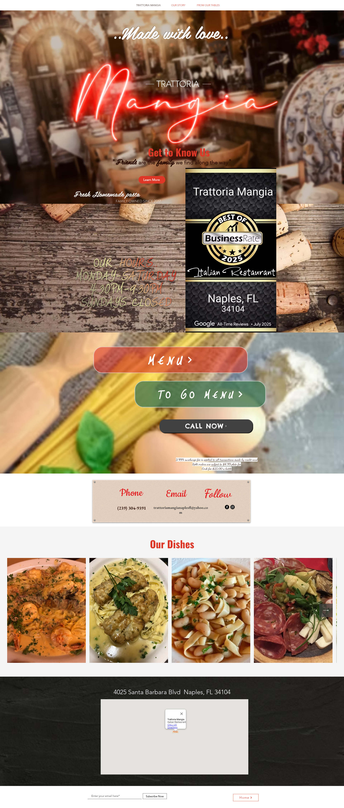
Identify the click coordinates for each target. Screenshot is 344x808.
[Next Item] (326, 610)
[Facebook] (227, 507)
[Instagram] (232, 507)
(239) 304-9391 (131, 508)
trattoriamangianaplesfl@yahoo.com (181, 510)
